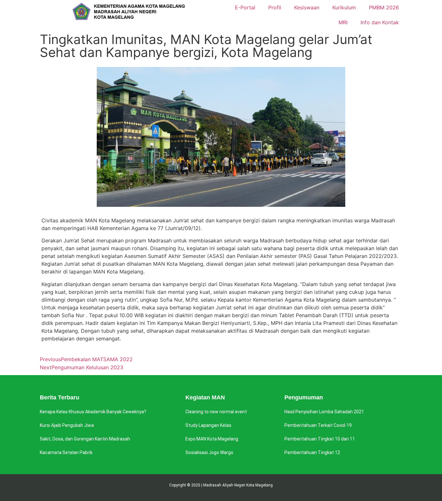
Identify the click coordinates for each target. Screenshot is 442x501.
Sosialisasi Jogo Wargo (209, 452)
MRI (343, 22)
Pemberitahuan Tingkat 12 (312, 452)
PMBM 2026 (384, 7)
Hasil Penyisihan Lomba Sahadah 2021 (324, 411)
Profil (274, 7)
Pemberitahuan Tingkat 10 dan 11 (319, 438)
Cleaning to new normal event (216, 411)
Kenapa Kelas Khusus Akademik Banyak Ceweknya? (93, 411)
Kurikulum (344, 7)
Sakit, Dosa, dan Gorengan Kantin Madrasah (85, 438)
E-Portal (245, 7)
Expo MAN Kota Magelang (211, 438)
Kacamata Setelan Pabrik (66, 452)
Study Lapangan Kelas (208, 425)
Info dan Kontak (379, 22)
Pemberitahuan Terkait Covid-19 (318, 425)
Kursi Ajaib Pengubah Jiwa (67, 425)
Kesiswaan (306, 7)
